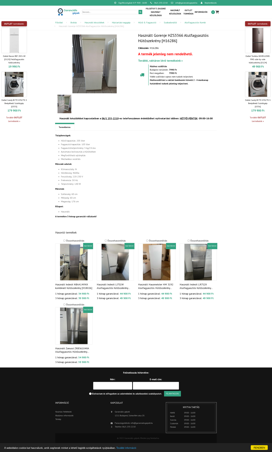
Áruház (73, 22)
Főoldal (59, 22)
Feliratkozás (172, 393)
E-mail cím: (156, 379)
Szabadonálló (170, 22)
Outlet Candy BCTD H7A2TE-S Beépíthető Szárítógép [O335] (14, 103)
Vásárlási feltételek (63, 411)
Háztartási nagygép (121, 22)
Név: (112, 379)
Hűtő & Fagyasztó (147, 22)
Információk (201, 12)
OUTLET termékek (188, 12)
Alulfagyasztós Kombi (195, 22)
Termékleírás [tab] (65, 127)
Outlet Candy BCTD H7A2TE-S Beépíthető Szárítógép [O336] (258, 103)
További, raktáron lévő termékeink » (160, 60)
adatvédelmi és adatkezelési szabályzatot (140, 393)
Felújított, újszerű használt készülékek (156, 12)
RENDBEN (259, 447)
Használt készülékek (175, 12)
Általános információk (64, 415)
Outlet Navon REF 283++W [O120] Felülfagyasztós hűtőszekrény (14, 59)
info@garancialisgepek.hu (142, 423)
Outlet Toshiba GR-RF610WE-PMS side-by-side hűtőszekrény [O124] (258, 59)
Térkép (58, 419)
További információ (126, 447)
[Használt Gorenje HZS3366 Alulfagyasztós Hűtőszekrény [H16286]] (94, 63)
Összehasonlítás (74, 240)
